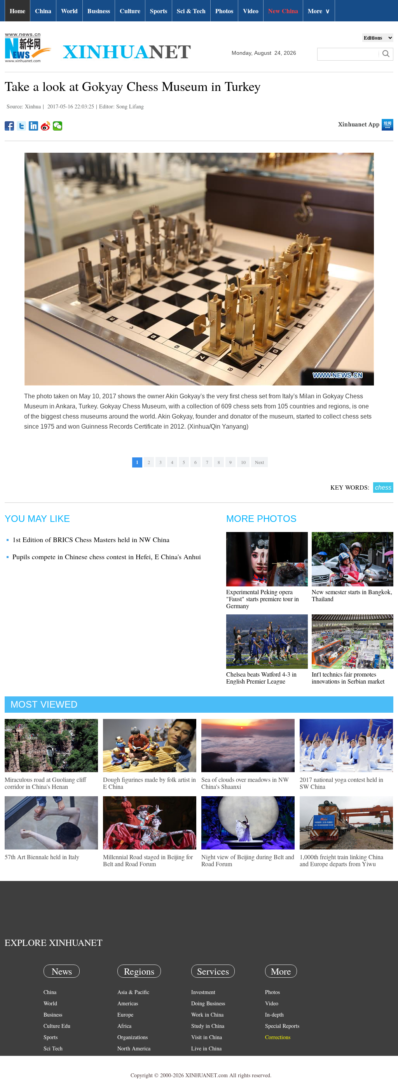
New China (283, 10)
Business (98, 10)
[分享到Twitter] (21, 126)
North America (133, 1048)
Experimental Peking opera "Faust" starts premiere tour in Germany (262, 599)
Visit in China (206, 1037)
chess (383, 487)
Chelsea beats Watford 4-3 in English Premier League (261, 677)
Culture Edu (57, 1025)
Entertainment (59, 1071)
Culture (130, 10)
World (69, 10)
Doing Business (208, 1003)
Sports (158, 10)
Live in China (206, 1048)
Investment (203, 992)
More (319, 10)
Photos (224, 10)
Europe (125, 1014)
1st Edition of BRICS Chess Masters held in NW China (90, 539)
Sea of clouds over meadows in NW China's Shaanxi (245, 782)
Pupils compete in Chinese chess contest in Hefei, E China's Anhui (106, 556)
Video (250, 10)
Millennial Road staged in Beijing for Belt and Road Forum (148, 860)
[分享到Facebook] (9, 126)
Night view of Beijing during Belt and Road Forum (247, 860)
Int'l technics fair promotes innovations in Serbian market (348, 677)
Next (259, 462)
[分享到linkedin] (33, 126)
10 (243, 462)
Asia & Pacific (133, 992)
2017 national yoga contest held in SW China (341, 782)
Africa (124, 1025)
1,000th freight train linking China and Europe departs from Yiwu (341, 860)
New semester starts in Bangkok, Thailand (352, 595)
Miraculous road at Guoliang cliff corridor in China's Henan (45, 782)
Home (17, 10)
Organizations (132, 1037)
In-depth (274, 1014)
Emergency (203, 1059)
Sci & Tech (191, 10)
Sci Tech (53, 1048)
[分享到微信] (58, 126)
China (43, 10)
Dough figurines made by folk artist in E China (149, 782)
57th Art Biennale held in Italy (42, 857)
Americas (127, 1003)
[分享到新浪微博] (46, 126)
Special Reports (282, 1025)
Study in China (207, 1025)
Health (51, 1059)
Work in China (207, 1014)
